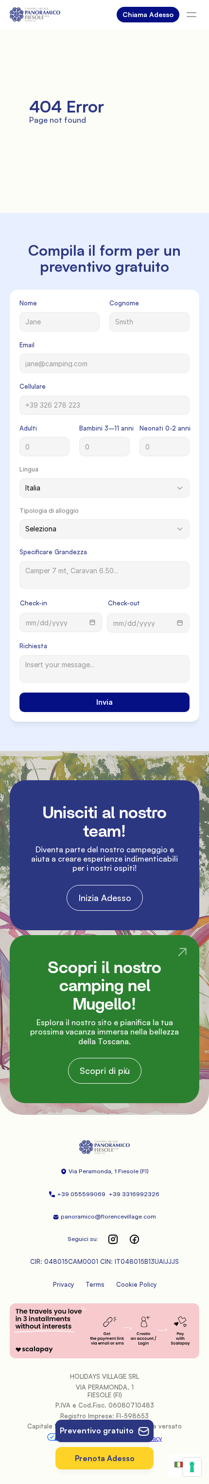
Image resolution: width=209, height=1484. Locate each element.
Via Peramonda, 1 (93, 1171)
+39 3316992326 (135, 1194)
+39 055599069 (82, 1194)
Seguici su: (83, 1238)
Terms (95, 1284)
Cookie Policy (136, 1284)
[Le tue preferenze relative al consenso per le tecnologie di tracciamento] (192, 1467)
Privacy (63, 1284)
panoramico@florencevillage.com (108, 1216)
